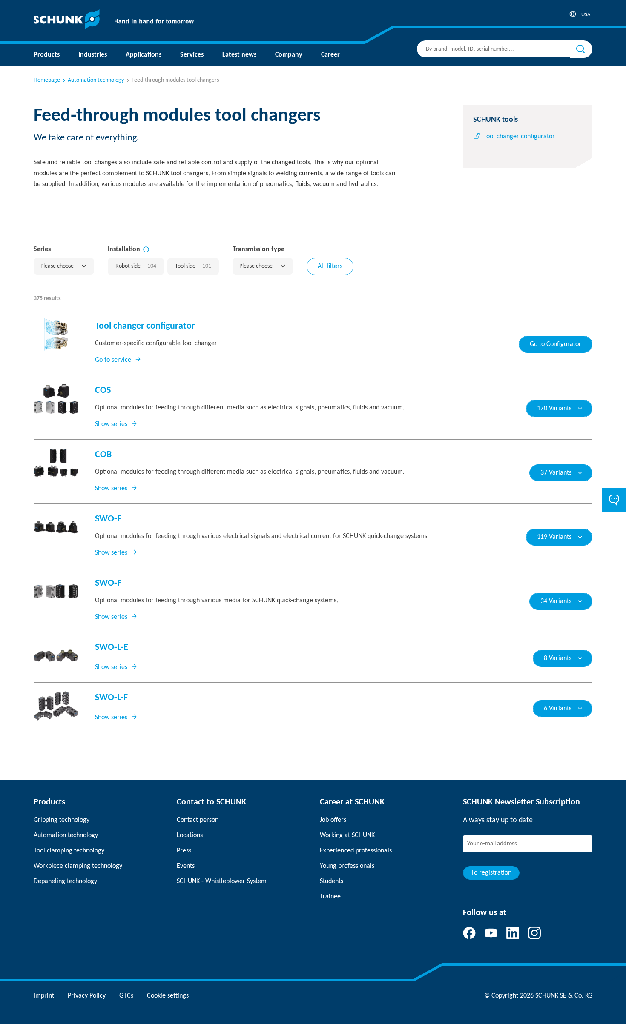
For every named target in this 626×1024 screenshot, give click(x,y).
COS (103, 390)
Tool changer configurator (519, 136)
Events (186, 866)
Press (184, 850)
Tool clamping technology (69, 850)
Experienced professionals (356, 850)
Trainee (330, 896)
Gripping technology (61, 820)
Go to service (113, 360)
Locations (190, 835)
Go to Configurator (555, 344)
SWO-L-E (111, 647)
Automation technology (96, 80)
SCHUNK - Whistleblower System (222, 881)
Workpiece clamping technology (78, 866)
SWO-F (108, 583)
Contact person (197, 820)
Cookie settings (168, 996)
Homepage (47, 80)
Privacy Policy (87, 996)
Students (331, 881)
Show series (111, 424)
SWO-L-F (111, 698)
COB (103, 455)
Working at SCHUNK (347, 835)
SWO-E (108, 519)
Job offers (333, 820)
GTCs (126, 996)
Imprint (44, 996)
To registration (491, 873)
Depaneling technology (65, 881)
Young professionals (347, 866)
